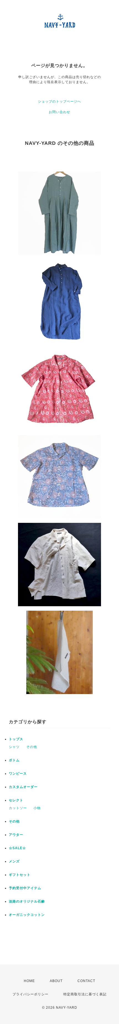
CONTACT (86, 981)
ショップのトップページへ (59, 101)
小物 (37, 808)
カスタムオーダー (23, 787)
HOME (29, 981)
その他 (31, 747)
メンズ (14, 861)
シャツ (14, 747)
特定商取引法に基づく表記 (85, 994)
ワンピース (18, 774)
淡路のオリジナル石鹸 (27, 901)
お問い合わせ (59, 112)
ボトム (14, 760)
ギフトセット (19, 875)
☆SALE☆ (17, 848)
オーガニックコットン (27, 915)
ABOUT (56, 981)
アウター (16, 835)
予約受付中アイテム (25, 888)
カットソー (18, 808)
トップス (16, 739)
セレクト (16, 800)
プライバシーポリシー (30, 994)
